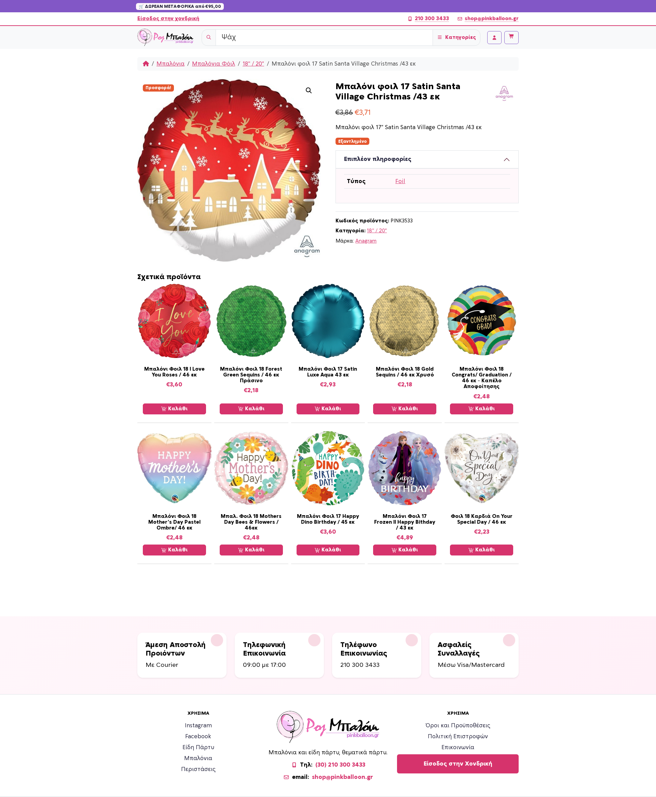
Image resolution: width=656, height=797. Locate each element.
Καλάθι (177, 408)
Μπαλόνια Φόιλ (213, 64)
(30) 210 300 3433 (340, 765)
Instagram (198, 725)
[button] (309, 90)
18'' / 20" (253, 64)
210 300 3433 (432, 18)
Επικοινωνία (457, 747)
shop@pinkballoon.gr (492, 18)
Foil (400, 181)
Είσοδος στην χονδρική (168, 18)
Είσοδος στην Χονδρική (458, 764)
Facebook (198, 736)
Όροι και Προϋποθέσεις (458, 725)
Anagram (366, 241)
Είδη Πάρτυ (198, 747)
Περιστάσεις (198, 769)
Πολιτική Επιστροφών (458, 736)
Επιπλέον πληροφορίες (377, 159)
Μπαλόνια (170, 64)
